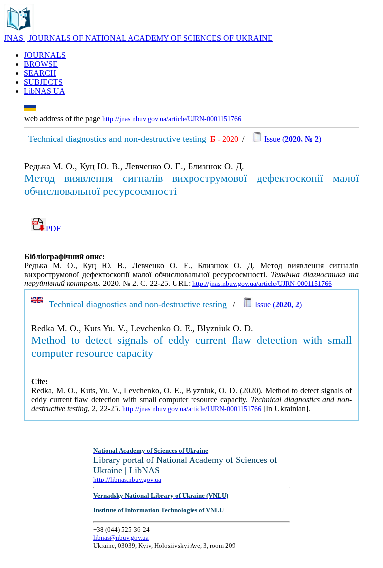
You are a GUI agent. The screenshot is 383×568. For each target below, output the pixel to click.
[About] (19, 31)
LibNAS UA (44, 91)
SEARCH (40, 73)
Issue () (292, 139)
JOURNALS (45, 55)
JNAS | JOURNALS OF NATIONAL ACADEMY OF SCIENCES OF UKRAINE (138, 38)
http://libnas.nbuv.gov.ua (127, 479)
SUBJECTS (43, 82)
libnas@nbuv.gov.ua (121, 537)
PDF (53, 228)
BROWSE (41, 64)
